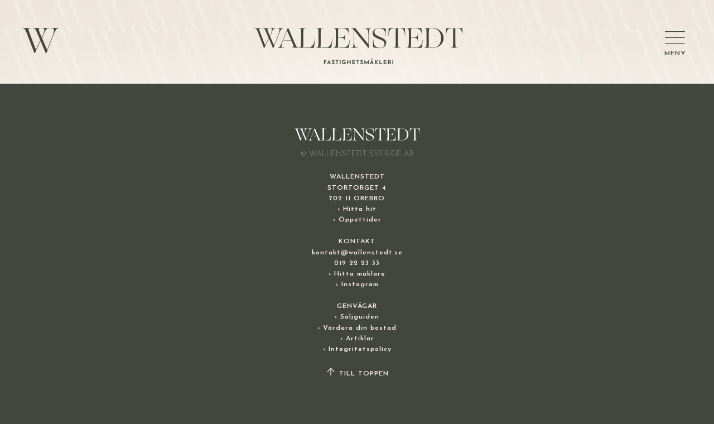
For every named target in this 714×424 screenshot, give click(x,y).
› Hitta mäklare (357, 274)
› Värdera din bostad (357, 328)
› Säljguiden (357, 317)
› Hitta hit (357, 209)
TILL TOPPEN (362, 373)
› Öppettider (357, 219)
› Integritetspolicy (357, 349)
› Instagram (357, 284)
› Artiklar (357, 338)
